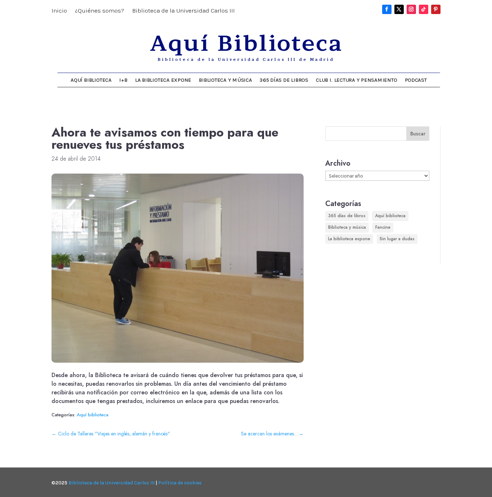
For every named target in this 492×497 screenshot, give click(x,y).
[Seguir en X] (399, 9)
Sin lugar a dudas (397, 239)
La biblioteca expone (163, 80)
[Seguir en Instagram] (411, 9)
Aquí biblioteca (92, 414)
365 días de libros (284, 80)
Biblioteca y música (225, 80)
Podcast (416, 80)
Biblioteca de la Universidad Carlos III (183, 11)
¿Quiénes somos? (99, 11)
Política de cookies (180, 483)
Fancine (382, 227)
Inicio (59, 11)
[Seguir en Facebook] (387, 9)
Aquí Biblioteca (91, 80)
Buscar (417, 133)
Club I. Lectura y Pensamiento (356, 80)
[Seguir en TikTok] (423, 9)
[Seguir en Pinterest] (435, 9)
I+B (123, 80)
